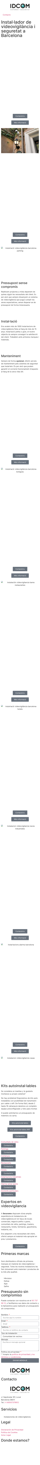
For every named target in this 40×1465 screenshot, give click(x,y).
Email (3, 1321)
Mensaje (4, 1339)
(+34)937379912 (12, 1402)
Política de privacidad (10, 1352)
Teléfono (5, 1327)
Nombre (4, 1314)
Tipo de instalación (9, 1333)
